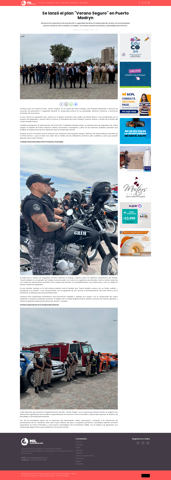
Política (41, 3)
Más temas (84, 3)
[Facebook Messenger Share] (76, 104)
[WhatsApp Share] (71, 104)
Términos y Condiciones (29, 476)
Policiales (65, 3)
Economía (79, 458)
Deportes (74, 3)
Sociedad (50, 3)
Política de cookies (62, 476)
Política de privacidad (46, 476)
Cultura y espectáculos (85, 456)
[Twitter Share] (66, 104)
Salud (57, 3)
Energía (78, 461)
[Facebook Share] (61, 104)
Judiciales (79, 464)
